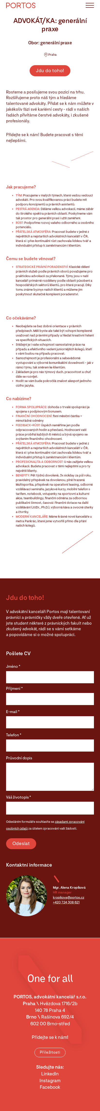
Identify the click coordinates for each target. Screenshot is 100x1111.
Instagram (50, 1081)
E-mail (13, 712)
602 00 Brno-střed (50, 1024)
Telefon (13, 735)
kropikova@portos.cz (68, 897)
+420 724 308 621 (66, 902)
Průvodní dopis (19, 758)
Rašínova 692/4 (57, 1017)
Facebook (50, 1087)
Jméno (13, 666)
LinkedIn (50, 1074)
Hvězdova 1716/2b (58, 1004)
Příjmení (14, 688)
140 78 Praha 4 (50, 1010)
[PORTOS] (20, 5)
